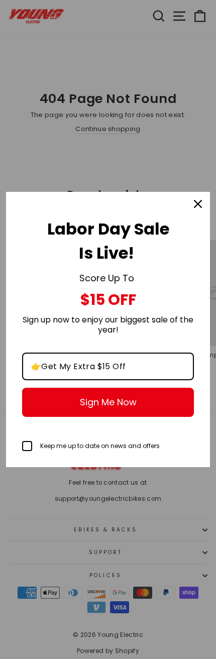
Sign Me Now (108, 402)
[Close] (198, 204)
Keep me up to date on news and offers (100, 446)
